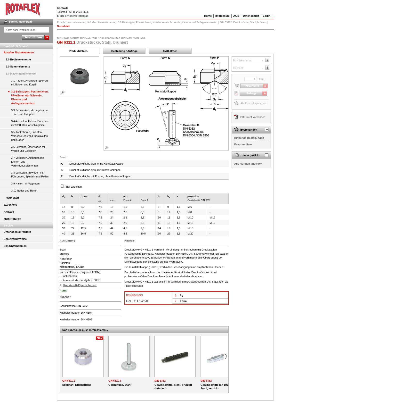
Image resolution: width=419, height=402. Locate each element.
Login (266, 15)
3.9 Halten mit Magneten (25, 183)
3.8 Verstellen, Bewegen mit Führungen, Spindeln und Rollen (29, 174)
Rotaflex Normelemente (19, 52)
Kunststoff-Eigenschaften (80, 285)
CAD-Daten (170, 51)
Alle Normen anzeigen (248, 163)
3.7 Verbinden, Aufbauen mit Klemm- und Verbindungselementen (27, 161)
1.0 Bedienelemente (18, 59)
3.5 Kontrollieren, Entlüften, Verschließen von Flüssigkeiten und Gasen (29, 136)
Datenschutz (251, 15)
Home (208, 15)
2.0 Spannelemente (18, 66)
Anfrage (9, 211)
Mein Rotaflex (12, 218)
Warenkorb (10, 204)
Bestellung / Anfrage (124, 51)
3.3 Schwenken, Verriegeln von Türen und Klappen (29, 112)
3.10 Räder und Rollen (24, 190)
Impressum (222, 15)
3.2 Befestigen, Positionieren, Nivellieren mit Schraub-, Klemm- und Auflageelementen (29, 97)
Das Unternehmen (15, 245)
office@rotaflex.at (76, 15)
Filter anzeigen (73, 186)
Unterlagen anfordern (17, 231)
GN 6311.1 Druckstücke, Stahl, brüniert (243, 22)
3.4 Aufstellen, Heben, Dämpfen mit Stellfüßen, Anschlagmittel (29, 123)
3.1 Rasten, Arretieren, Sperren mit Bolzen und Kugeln (29, 82)
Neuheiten (12, 197)
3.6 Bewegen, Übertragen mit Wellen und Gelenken (28, 148)
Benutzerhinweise (15, 238)
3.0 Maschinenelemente (21, 73)
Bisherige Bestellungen (249, 137)
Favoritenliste (243, 144)
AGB (236, 15)
